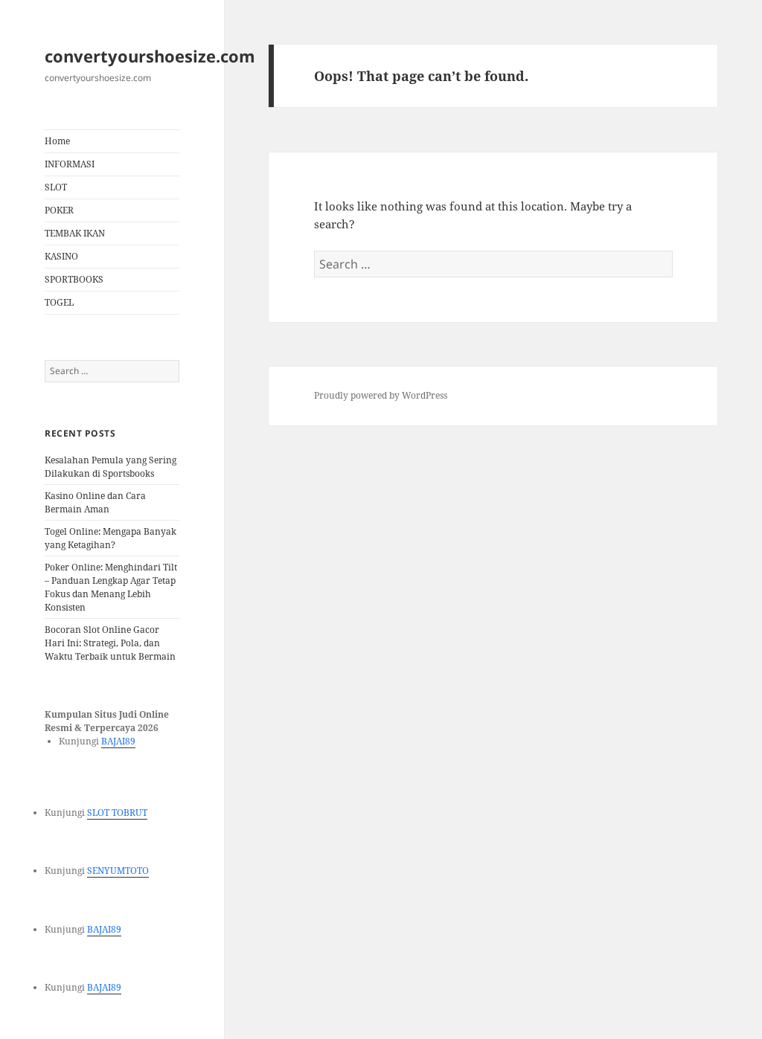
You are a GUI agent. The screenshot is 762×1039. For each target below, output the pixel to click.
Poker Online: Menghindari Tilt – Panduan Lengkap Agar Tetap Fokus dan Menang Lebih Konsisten (111, 587)
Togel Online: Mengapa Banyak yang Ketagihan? (110, 538)
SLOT (56, 187)
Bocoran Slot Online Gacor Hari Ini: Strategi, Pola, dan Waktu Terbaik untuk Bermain (110, 643)
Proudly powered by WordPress (380, 395)
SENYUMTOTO (118, 870)
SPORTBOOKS (74, 279)
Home (57, 141)
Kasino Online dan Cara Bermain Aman (95, 502)
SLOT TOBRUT (117, 812)
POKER (59, 210)
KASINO (61, 256)
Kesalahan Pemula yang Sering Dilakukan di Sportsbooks (110, 467)
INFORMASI (70, 164)
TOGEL (59, 302)
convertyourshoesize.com (150, 56)
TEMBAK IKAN (75, 233)
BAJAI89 (118, 741)
